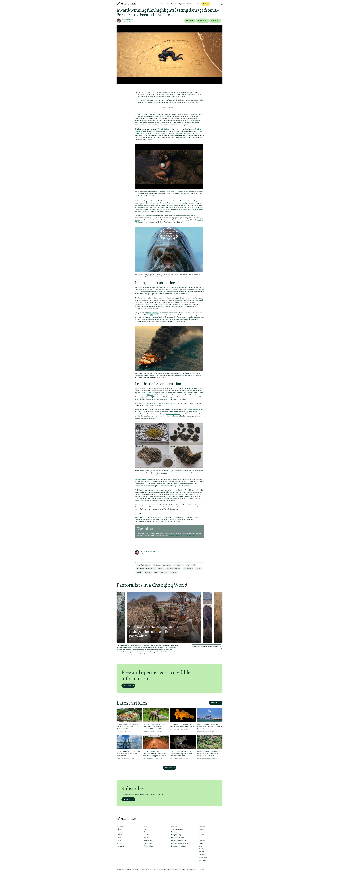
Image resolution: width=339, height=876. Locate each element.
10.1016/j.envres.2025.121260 (171, 522)
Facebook (202, 840)
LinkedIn (201, 829)
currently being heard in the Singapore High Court (159, 403)
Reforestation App (177, 837)
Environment (179, 565)
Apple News (203, 857)
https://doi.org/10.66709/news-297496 (181, 535)
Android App (203, 854)
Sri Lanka (173, 572)
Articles (189, 4)
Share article (202, 20)
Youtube (201, 835)
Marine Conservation (173, 568)
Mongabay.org (176, 835)
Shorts (197, 4)
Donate (205, 4)
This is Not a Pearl (164, 129)
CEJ (151, 315)
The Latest (120, 846)
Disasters (157, 565)
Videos (166, 4)
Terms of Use (148, 846)
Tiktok (201, 843)
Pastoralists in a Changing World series (205, 646)
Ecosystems (167, 565)
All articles (214, 703)
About (146, 829)
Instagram (202, 832)
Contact (146, 832)
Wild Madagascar (177, 829)
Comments (190, 20)
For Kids (174, 832)
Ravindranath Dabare (173, 414)
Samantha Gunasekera (177, 494)
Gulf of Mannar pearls (179, 203)
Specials (182, 4)
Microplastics (188, 568)
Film (188, 565)
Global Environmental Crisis (146, 568)
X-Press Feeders (145, 393)
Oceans (198, 568)
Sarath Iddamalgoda (142, 479)
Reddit (201, 846)
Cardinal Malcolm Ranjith (195, 410)
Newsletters (148, 840)
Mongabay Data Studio (179, 846)
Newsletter (127, 799)
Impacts (146, 837)
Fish (194, 565)
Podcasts (174, 4)
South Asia (164, 572)
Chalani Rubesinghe (152, 313)
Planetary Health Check (179, 840)
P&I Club (150, 395)
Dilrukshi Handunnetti (148, 551)
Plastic (139, 572)
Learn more (127, 685)
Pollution (148, 572)
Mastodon (202, 852)
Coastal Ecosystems (143, 565)
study (163, 289)
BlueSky (201, 849)
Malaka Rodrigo (127, 19)
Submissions (148, 843)
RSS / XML (202, 860)
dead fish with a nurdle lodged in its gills (189, 209)
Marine (160, 568)
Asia (130, 21)
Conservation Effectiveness (180, 843)
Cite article (215, 20)
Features (159, 4)
